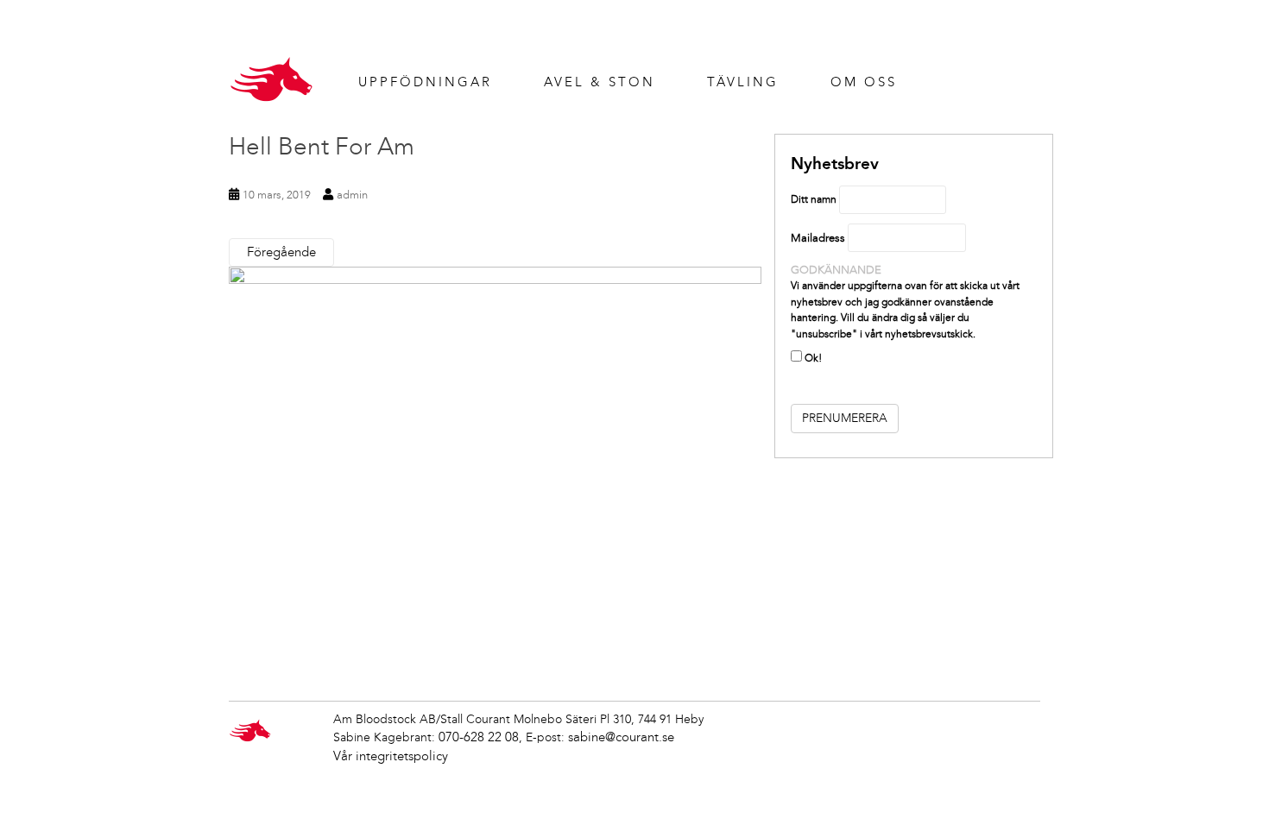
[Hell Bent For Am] (495, 465)
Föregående (281, 252)
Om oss (863, 82)
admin (352, 194)
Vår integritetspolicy (390, 756)
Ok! (812, 358)
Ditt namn (814, 199)
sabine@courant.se (621, 737)
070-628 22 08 (479, 737)
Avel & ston (599, 82)
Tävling (743, 82)
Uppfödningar (425, 82)
